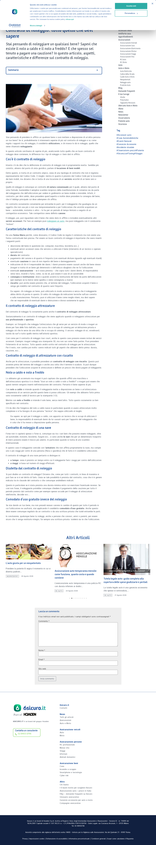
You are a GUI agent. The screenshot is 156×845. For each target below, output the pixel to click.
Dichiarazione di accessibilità (56, 839)
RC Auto (123, 60)
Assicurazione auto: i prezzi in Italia (75, 791)
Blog (120, 88)
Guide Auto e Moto (127, 77)
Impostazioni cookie (36, 839)
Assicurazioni (124, 40)
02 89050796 (80, 826)
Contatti (63, 708)
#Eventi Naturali (123, 141)
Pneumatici (124, 100)
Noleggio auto (125, 83)
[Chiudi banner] (152, 3)
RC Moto (123, 63)
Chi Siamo (64, 784)
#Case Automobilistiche (127, 138)
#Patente (139, 150)
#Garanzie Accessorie (126, 144)
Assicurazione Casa (127, 46)
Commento (43, 621)
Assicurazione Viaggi (128, 54)
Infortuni (63, 754)
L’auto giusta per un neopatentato (23, 563)
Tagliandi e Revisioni (127, 103)
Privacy (25, 839)
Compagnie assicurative (70, 803)
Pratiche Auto (125, 85)
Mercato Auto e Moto (127, 106)
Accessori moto (125, 31)
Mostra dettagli (36, 26)
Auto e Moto (123, 69)
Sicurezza (122, 125)
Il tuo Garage (123, 95)
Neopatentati (125, 80)
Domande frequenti (126, 91)
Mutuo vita (64, 747)
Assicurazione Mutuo (128, 52)
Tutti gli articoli (66, 717)
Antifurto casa (124, 34)
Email (41, 659)
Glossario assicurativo (69, 797)
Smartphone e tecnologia (71, 772)
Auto (120, 66)
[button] (7, 569)
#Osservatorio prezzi (125, 150)
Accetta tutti (131, 6)
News (120, 112)
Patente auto (124, 121)
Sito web (42, 669)
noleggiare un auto (55, 221)
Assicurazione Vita (127, 57)
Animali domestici (67, 757)
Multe (122, 98)
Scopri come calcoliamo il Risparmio (120, 839)
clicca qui (70, 19)
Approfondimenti (125, 37)
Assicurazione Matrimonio (130, 49)
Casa (62, 766)
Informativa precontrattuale (79, 839)
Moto (120, 109)
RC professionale (67, 744)
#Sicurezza (121, 153)
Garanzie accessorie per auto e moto (76, 800)
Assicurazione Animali (128, 43)
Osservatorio (124, 118)
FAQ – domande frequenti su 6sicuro (76, 794)
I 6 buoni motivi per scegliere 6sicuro (76, 787)
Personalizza (130, 13)
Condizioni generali (98, 839)
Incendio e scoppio (68, 769)
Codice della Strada (127, 74)
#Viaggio (138, 153)
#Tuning (130, 153)
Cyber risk (64, 775)
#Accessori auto (123, 135)
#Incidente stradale (125, 147)
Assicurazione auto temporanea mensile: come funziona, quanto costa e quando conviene (76, 574)
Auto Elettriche (126, 72)
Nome (41, 650)
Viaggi (62, 751)
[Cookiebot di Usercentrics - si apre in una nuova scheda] (15, 25)
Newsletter (123, 115)
